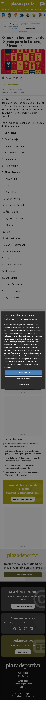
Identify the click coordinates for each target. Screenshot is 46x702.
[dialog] (23, 350)
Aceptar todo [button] (24, 373)
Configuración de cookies (23, 364)
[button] (23, 384)
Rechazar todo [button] (23, 379)
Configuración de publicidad (31, 359)
